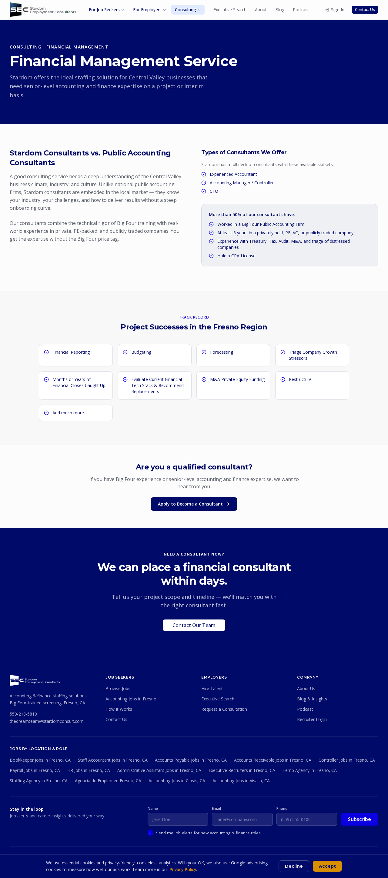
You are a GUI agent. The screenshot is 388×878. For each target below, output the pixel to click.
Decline (294, 866)
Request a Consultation (224, 709)
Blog (279, 9)
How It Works (118, 709)
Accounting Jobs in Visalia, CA (241, 780)
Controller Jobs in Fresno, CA (347, 760)
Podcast (301, 9)
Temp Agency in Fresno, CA (310, 770)
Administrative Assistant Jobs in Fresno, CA (159, 770)
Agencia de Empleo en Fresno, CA (108, 780)
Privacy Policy (182, 869)
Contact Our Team (194, 625)
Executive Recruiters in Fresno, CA (242, 770)
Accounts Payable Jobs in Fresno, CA (191, 760)
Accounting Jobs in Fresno (130, 699)
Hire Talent (212, 688)
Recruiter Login (312, 719)
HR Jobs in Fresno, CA (88, 770)
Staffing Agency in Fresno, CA (39, 780)
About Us (306, 688)
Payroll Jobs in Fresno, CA (35, 770)
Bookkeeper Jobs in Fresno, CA (40, 760)
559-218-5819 (23, 714)
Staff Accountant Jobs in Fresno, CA (113, 760)
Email (216, 808)
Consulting (185, 9)
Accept (327, 866)
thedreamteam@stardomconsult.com (47, 721)
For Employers (147, 9)
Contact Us (365, 9)
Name (153, 808)
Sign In (337, 9)
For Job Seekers (104, 9)
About (261, 9)
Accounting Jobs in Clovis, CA (177, 780)
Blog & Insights (312, 699)
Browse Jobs (117, 688)
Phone (281, 808)
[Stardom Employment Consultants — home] (35, 680)
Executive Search (229, 9)
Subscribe (359, 819)
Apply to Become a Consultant (190, 504)
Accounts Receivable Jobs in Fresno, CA (272, 760)
